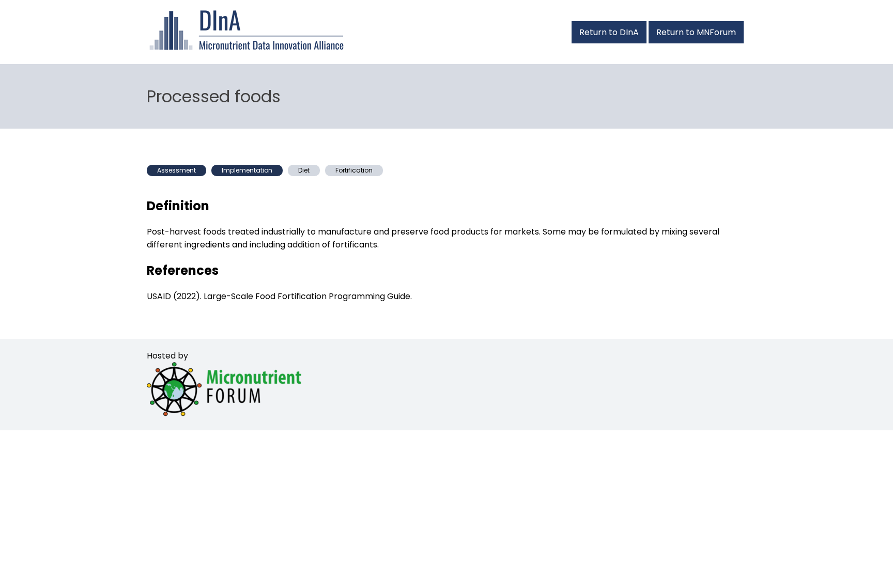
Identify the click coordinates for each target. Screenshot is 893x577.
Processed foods (214, 96)
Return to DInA (609, 32)
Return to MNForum (696, 32)
